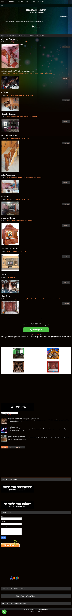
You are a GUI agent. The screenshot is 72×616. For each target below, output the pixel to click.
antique (8, 298)
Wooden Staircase (11, 35)
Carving (8, 42)
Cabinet (8, 116)
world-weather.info (36, 323)
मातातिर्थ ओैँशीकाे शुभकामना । (14, 427)
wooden (23, 42)
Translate (13, 415)
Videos (42, 35)
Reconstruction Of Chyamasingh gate (17, 71)
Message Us (37, 330)
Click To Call (41, 1)
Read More (66, 46)
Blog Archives (19, 447)
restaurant (25, 177)
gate (17, 73)
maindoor (38, 298)
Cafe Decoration (8, 175)
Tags (11, 447)
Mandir (12, 95)
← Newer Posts (6, 318)
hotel (16, 177)
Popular (4, 447)
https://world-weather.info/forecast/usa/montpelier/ (36, 325)
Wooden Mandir (8, 218)
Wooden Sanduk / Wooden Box (16, 436)
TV (15, 199)
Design (13, 42)
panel (12, 199)
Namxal (40, 611)
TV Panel (5, 196)
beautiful (18, 298)
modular (22, 116)
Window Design (34, 35)
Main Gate (5, 296)
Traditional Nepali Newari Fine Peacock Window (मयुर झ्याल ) (24, 418)
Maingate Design (23, 35)
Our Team (20, 1)
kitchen (17, 116)
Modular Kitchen (8, 114)
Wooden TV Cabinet (10, 249)
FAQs (34, 1)
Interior (20, 177)
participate (21, 73)
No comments (30, 42)
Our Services (12, 1)
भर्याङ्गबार (4, 92)
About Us (3, 1)
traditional (35, 73)
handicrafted (32, 298)
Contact (28, 1)
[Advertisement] (23, 342)
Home (35, 30)
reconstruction (29, 73)
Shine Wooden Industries (36, 9)
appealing (13, 298)
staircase (17, 42)
